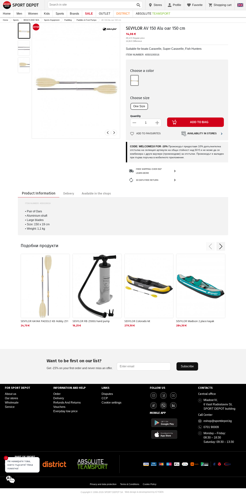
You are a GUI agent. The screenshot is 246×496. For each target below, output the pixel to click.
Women (33, 13)
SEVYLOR (134, 28)
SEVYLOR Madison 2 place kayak (195, 321)
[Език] (240, 5)
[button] (210, 246)
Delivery (58, 398)
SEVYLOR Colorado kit (137, 321)
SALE (89, 13)
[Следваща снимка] (114, 133)
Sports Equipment (51, 20)
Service (10, 406)
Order (57, 393)
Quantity (135, 116)
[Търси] (138, 5)
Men (19, 13)
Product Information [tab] (38, 193)
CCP (105, 398)
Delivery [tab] (68, 193)
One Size (139, 106)
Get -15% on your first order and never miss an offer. (79, 364)
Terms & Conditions (129, 484)
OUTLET (104, 13)
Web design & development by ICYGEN (144, 492)
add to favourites (148, 133)
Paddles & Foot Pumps (87, 20)
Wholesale (12, 402)
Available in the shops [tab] (96, 193)
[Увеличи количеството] (157, 123)
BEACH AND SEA (31, 20)
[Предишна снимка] (108, 133)
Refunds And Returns (67, 402)
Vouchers (59, 406)
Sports (60, 13)
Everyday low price (65, 411)
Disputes (107, 393)
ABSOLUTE (153, 13)
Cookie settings (111, 402)
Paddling (68, 20)
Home (7, 13)
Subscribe (187, 366)
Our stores (11, 398)
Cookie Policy (149, 484)
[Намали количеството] (134, 123)
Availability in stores (202, 133)
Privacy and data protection (103, 484)
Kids (47, 13)
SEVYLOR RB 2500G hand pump (91, 321)
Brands (74, 13)
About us (10, 393)
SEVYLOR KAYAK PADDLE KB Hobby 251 (44, 321)
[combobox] (95, 4)
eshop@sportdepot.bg (217, 420)
